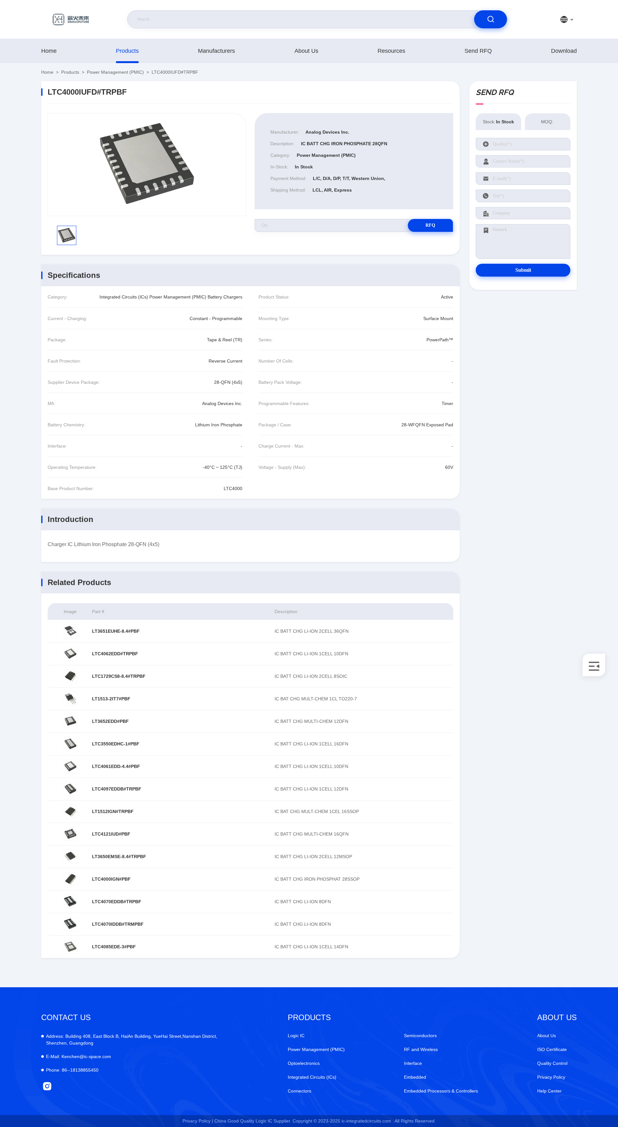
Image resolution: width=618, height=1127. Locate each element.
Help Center (549, 1091)
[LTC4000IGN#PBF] (70, 879)
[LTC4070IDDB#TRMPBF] (70, 924)
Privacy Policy (551, 1077)
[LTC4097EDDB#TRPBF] (70, 789)
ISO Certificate (552, 1049)
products (127, 51)
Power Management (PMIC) (115, 72)
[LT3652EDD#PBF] (70, 721)
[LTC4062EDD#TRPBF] (70, 653)
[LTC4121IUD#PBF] (70, 834)
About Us (306, 51)
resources (391, 51)
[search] (490, 19)
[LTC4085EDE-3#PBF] (70, 946)
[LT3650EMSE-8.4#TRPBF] (70, 856)
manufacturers (216, 51)
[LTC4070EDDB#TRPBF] (70, 901)
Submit (523, 270)
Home (49, 51)
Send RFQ (478, 51)
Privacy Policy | (198, 1120)
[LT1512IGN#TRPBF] (70, 811)
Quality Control (552, 1063)
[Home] (70, 19)
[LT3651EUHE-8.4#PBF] (70, 631)
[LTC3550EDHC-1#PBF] (70, 744)
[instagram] (47, 1086)
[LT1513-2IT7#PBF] (70, 699)
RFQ (430, 225)
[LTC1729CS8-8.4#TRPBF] (70, 676)
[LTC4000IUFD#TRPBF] (147, 164)
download (564, 51)
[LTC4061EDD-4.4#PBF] (70, 766)
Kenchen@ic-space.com (78, 1056)
